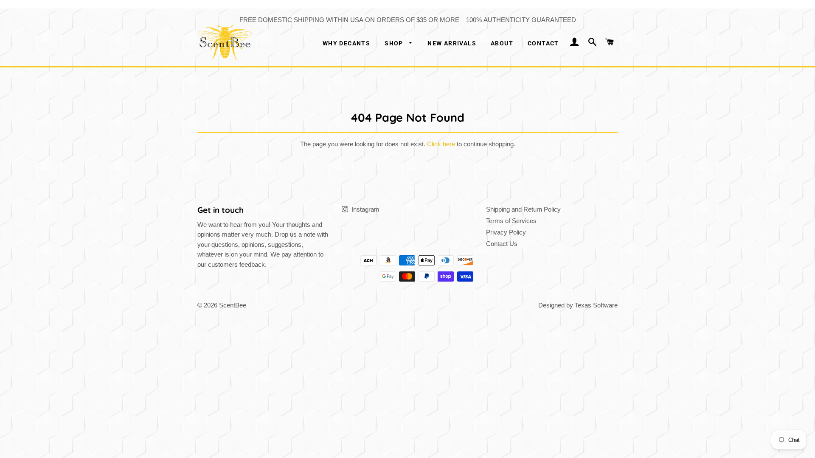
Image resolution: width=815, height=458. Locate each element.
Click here (441, 144)
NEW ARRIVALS (451, 43)
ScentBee (232, 305)
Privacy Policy (506, 232)
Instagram (364, 209)
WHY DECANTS (346, 43)
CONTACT (543, 43)
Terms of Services (511, 220)
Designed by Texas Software (578, 305)
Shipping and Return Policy (523, 209)
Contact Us (501, 243)
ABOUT (502, 43)
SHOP (395, 43)
